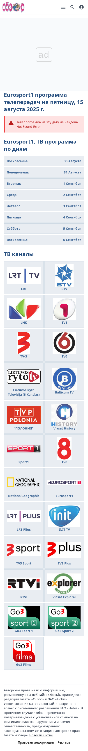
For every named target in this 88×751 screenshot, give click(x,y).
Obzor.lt (54, 695)
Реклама (64, 742)
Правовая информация (36, 742)
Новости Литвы (41, 735)
